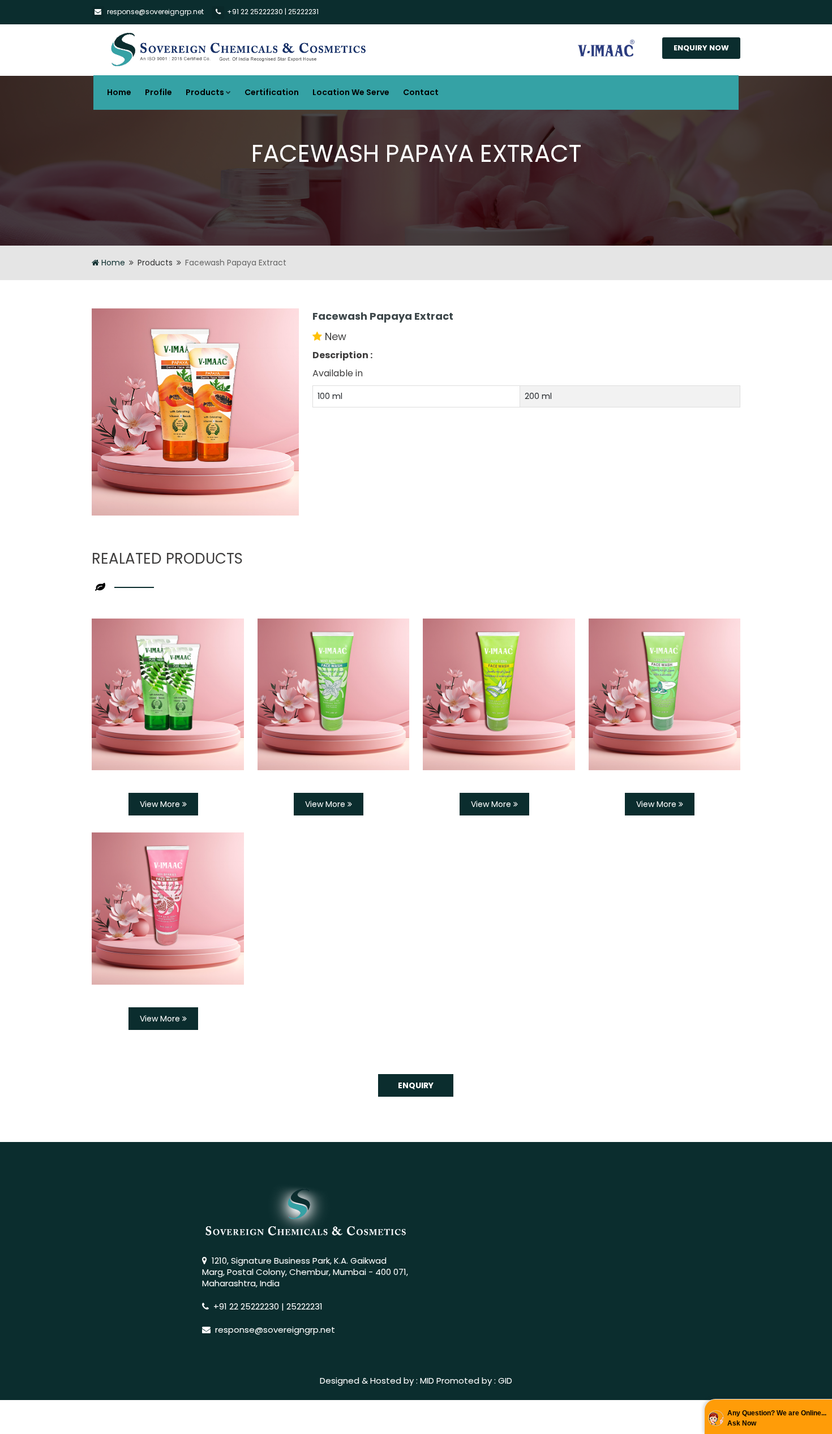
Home (119, 92)
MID (427, 1380)
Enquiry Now (701, 47)
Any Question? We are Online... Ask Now (776, 1418)
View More (161, 804)
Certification (272, 92)
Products (205, 92)
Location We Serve (350, 92)
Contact (421, 92)
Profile (158, 92)
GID (505, 1380)
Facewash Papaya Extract (382, 316)
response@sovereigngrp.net (155, 11)
